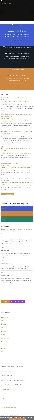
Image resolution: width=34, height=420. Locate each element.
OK (10, 419)
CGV (26, 414)
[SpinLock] (4, 348)
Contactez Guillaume (6, 389)
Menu (31, 3)
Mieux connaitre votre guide (17, 40)
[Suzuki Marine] (5, 320)
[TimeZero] (4, 327)
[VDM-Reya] (4, 331)
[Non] (25, 419)
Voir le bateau (17, 62)
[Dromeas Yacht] (5, 338)
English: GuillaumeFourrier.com (8, 407)
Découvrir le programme (17, 84)
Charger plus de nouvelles (7, 194)
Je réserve (5, 301)
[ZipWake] (3, 334)
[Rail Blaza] (4, 345)
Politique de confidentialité (11, 415)
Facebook (3, 394)
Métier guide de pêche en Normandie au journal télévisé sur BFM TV (17, 153)
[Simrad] (3, 324)
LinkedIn (3, 398)
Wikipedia (3, 403)
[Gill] (2, 341)
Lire (2, 113)
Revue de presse (5, 99)
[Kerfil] (3, 351)
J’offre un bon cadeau (17, 301)
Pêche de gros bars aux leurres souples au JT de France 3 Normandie (17, 136)
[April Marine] (4, 317)
